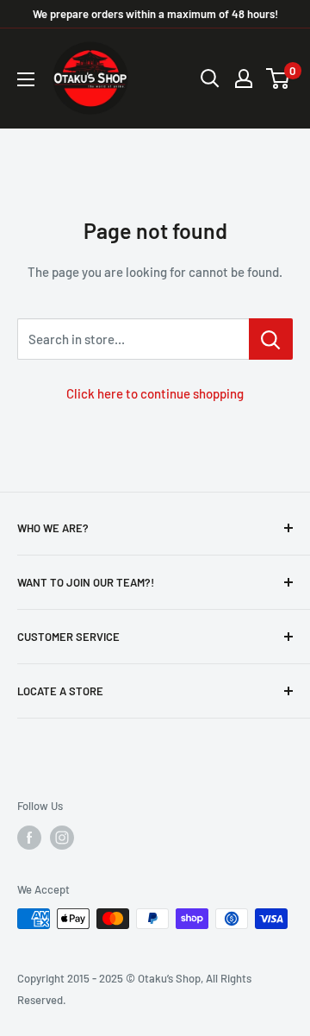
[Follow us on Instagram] (62, 838)
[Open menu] (25, 79)
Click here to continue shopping (155, 393)
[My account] (243, 78)
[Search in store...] (271, 339)
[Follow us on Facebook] (29, 838)
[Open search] (210, 78)
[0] (278, 78)
